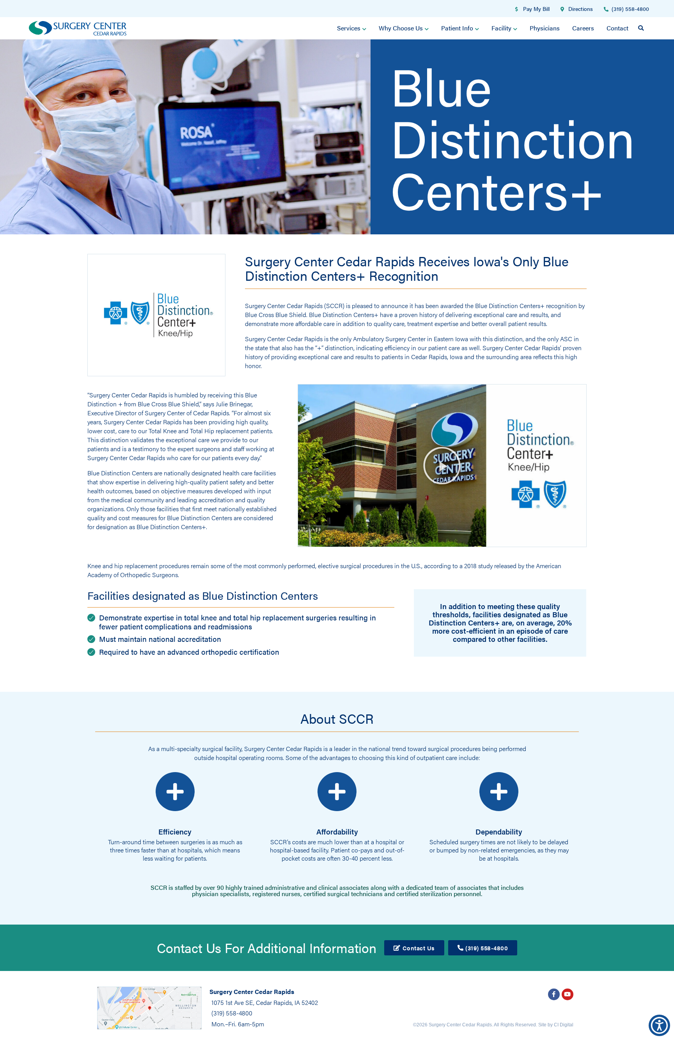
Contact (617, 27)
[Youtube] (567, 994)
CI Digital (563, 1025)
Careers (583, 27)
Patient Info (457, 27)
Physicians (545, 27)
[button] (641, 28)
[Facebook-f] (554, 994)
